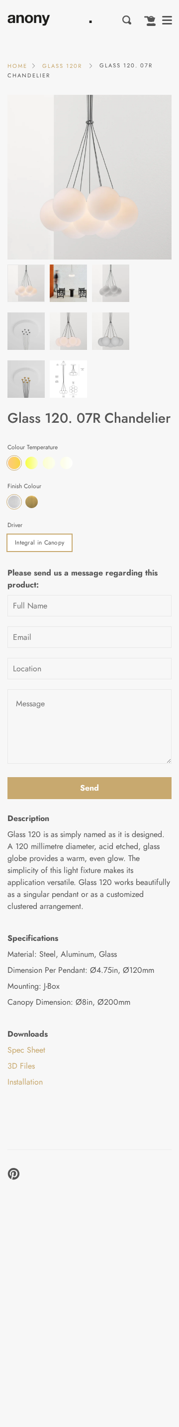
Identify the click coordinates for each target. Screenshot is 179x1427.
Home (17, 66)
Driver (14, 525)
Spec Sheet (26, 1050)
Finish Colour (24, 486)
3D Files (21, 1066)
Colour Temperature (32, 447)
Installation (25, 1082)
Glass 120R (62, 66)
